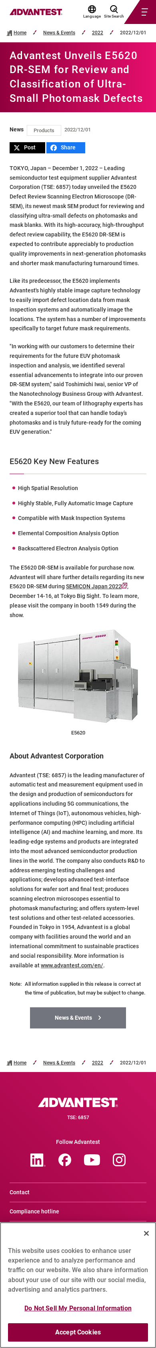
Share (68, 147)
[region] (78, 1285)
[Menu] (130, 12)
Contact (20, 1192)
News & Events (59, 33)
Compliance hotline (34, 1211)
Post (30, 147)
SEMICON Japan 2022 (94, 586)
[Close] (146, 1233)
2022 (97, 33)
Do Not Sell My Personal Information (78, 1308)
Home (20, 33)
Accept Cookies (78, 1332)
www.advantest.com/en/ (72, 965)
